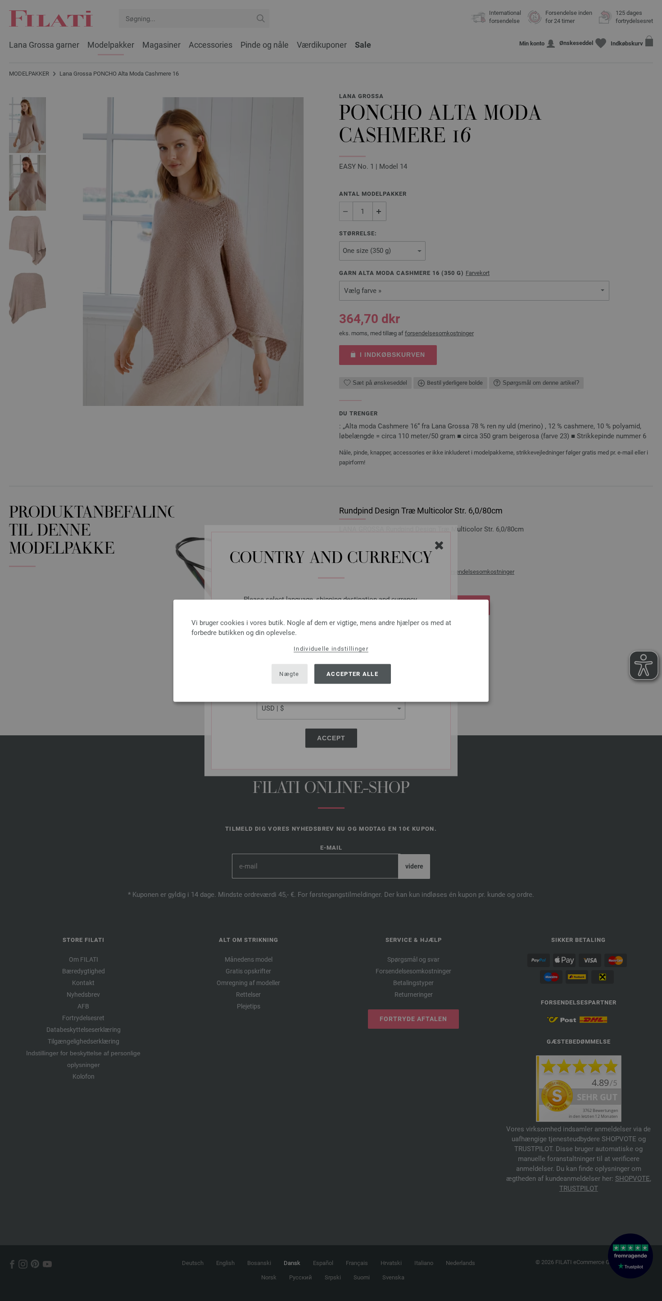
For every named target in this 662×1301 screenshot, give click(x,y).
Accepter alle (352, 674)
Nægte (289, 674)
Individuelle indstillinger (331, 648)
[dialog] (331, 650)
